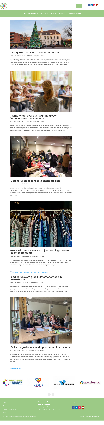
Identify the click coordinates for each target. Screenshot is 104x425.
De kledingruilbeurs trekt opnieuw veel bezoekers (40, 347)
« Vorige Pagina (15, 369)
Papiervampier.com (93, 416)
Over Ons (61, 13)
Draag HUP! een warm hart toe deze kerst (35, 52)
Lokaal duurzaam (34, 13)
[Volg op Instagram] (94, 5)
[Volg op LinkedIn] (92, 5)
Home (23, 13)
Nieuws (72, 13)
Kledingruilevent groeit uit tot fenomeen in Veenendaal (36, 278)
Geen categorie (34, 56)
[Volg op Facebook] (89, 5)
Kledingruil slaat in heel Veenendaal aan (35, 181)
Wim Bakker (17, 56)
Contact (79, 13)
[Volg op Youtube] (97, 5)
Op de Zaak (50, 13)
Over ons (5, 402)
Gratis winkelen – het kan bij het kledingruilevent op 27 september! (40, 252)
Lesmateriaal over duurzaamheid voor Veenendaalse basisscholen (33, 117)
